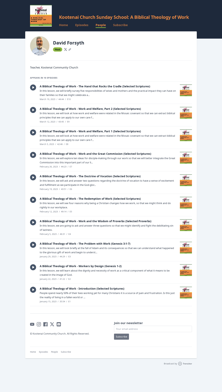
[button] (33, 87)
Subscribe (120, 25)
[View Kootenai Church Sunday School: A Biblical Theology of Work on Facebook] (45, 324)
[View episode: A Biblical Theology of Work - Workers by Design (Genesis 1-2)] (186, 270)
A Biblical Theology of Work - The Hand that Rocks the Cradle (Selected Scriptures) (95, 86)
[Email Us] (59, 324)
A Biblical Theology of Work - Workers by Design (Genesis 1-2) (81, 266)
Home (63, 25)
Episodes (81, 25)
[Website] (69, 49)
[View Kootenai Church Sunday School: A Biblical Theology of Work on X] (52, 324)
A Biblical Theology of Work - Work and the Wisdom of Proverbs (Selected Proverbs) (95, 221)
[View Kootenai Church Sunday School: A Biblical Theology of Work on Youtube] (32, 324)
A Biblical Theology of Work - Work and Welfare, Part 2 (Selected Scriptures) (90, 109)
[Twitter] (65, 49)
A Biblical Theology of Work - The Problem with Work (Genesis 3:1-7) (85, 243)
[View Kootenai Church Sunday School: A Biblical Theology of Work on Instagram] (39, 324)
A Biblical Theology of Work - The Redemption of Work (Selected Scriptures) (90, 198)
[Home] (41, 16)
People (101, 25)
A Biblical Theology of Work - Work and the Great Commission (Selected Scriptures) (95, 154)
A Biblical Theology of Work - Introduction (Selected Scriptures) (82, 288)
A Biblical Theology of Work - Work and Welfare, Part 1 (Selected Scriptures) (90, 131)
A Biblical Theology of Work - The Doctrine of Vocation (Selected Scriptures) (90, 176)
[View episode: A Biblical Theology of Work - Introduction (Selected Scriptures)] (186, 293)
